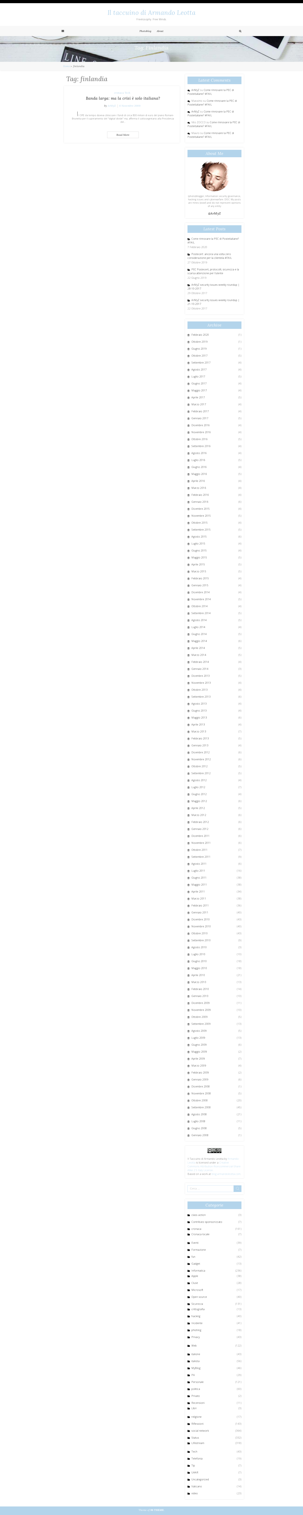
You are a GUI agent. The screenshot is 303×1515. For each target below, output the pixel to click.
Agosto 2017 (199, 369)
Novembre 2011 (201, 843)
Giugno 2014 (199, 634)
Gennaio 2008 (199, 1135)
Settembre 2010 (201, 940)
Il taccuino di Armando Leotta (151, 13)
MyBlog (195, 1368)
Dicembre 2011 (200, 836)
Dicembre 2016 (200, 425)
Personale (197, 1382)
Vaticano (196, 1486)
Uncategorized (200, 1479)
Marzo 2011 (198, 898)
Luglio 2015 (198, 543)
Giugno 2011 (199, 877)
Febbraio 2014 (200, 662)
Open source (199, 1297)
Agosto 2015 (199, 536)
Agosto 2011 (199, 863)
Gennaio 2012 (199, 829)
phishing (196, 1330)
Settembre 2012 (201, 773)
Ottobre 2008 (199, 1100)
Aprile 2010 (198, 975)
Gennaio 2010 (199, 996)
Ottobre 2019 (199, 341)
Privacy (195, 1337)
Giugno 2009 (199, 1044)
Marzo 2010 (198, 982)
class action (198, 1215)
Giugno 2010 (199, 961)
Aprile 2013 (198, 724)
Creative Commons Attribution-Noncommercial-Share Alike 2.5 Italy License (214, 1166)
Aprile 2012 (198, 808)
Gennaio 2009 (199, 1079)
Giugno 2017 (199, 383)
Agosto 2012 (199, 780)
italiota (195, 1361)
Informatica (198, 1270)
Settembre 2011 (201, 857)
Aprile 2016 (198, 481)
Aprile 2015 (198, 564)
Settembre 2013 (201, 696)
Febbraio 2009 (200, 1072)
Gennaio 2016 (199, 502)
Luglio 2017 (198, 376)
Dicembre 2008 (200, 1086)
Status (195, 1437)
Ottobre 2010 (199, 933)
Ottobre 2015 (199, 522)
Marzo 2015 (198, 571)
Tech (127, 92)
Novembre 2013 (201, 682)
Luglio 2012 (198, 787)
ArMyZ (112, 105)
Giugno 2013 (199, 710)
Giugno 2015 (199, 550)
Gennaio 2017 (199, 418)
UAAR (194, 1472)
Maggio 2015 (199, 557)
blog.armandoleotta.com (226, 1174)
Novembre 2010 (201, 926)
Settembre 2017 (201, 362)
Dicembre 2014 (200, 592)
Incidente (197, 1323)
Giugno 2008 (199, 1128)
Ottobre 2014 (199, 606)
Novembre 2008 (201, 1093)
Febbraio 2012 (200, 822)
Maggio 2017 (199, 390)
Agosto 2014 (199, 620)
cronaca (119, 92)
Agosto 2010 (199, 947)
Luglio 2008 (198, 1121)
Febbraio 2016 (200, 495)
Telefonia (197, 1458)
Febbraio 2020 (200, 334)
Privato (195, 1396)
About (160, 31)
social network (200, 1430)
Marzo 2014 (198, 655)
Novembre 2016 (201, 432)
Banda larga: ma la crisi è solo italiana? (123, 98)
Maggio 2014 (199, 641)
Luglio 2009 (198, 1037)
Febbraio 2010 (200, 989)
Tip (193, 1465)
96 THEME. (157, 1510)
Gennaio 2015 (199, 585)
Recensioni (198, 1403)
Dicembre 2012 (200, 752)
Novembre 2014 (201, 599)
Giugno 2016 (199, 467)
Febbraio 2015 (200, 578)
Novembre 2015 (201, 515)
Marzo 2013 (198, 731)
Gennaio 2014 (199, 669)
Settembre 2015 (201, 529)
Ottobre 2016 (199, 439)
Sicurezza (197, 1304)
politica (195, 1389)
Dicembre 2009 (200, 1003)
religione (196, 1417)
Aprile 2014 (198, 648)
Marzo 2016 (198, 488)
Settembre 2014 (201, 613)
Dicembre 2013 (200, 676)
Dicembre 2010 (200, 919)
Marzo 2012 (198, 815)
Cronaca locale (200, 1234)
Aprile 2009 (198, 1058)
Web (194, 1345)
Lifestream (197, 1443)
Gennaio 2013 (199, 745)
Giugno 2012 (199, 794)
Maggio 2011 (199, 884)
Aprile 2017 (198, 397)
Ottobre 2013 (199, 689)
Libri (194, 1408)
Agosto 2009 (199, 1031)
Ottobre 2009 (199, 1017)
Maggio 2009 (199, 1051)
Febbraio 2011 (200, 905)
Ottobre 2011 (199, 850)
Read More (123, 134)
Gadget (195, 1263)
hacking (195, 1316)
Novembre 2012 (201, 759)
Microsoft (197, 1290)
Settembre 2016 (201, 446)
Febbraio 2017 (200, 411)
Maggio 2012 (199, 801)
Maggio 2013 (199, 717)
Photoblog (145, 31)
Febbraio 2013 (200, 738)
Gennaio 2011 (199, 912)
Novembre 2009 (201, 1010)
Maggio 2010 (199, 968)
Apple (194, 1276)
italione (195, 1354)
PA (193, 1375)
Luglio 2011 (198, 870)
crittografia (198, 1309)
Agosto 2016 (199, 453)
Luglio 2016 (198, 460)
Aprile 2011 (198, 891)
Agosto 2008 (199, 1114)
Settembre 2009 (201, 1024)
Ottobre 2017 (199, 355)
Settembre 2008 (201, 1107)
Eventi (195, 1242)
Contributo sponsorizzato (206, 1222)
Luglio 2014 (198, 627)
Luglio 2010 (198, 954)
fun (193, 1256)
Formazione (198, 1249)
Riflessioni (197, 1423)
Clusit (194, 1283)
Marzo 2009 (198, 1065)
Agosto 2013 (199, 703)
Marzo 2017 (198, 404)
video (194, 1493)
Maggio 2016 (199, 474)
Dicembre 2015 (200, 508)
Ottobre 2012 (199, 766)
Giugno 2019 (199, 348)
